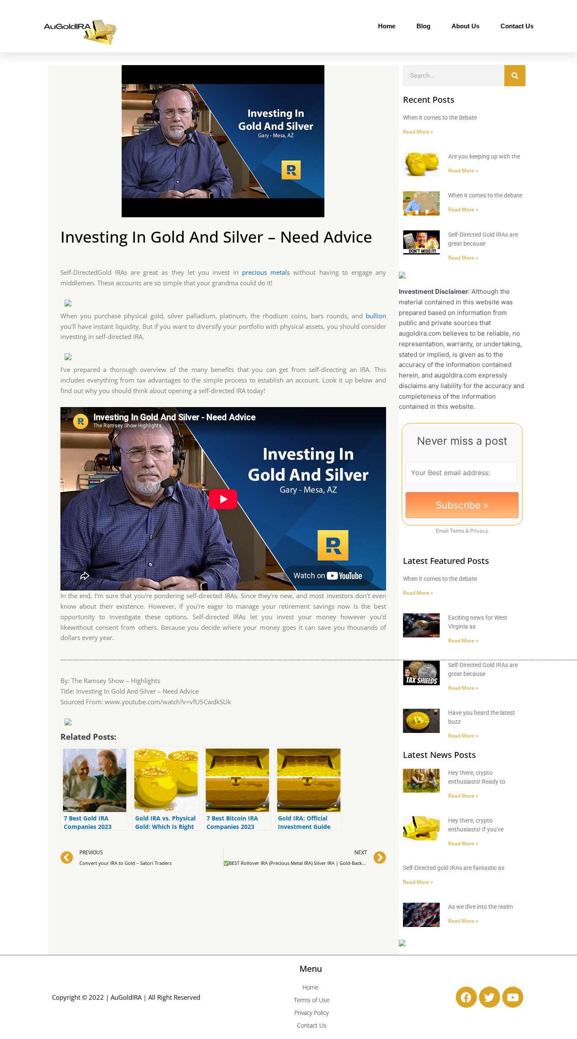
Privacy (479, 531)
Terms (457, 531)
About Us (465, 26)
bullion (376, 316)
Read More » (418, 131)
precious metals (266, 272)
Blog (423, 26)
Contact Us (517, 26)
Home (386, 26)
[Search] (514, 75)
